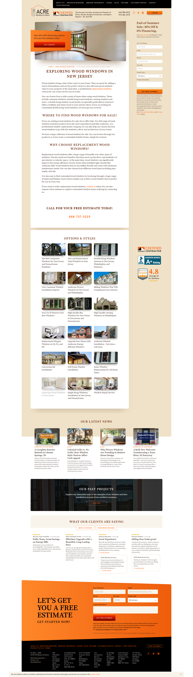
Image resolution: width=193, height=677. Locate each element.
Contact (152, 3)
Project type (141, 72)
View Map (97, 503)
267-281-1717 (55, 668)
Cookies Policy (95, 674)
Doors (109, 3)
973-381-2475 (124, 15)
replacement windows (101, 89)
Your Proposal (63, 5)
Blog (116, 3)
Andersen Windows (75, 3)
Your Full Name (142, 43)
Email (138, 51)
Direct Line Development (36, 661)
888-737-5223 (144, 35)
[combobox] (149, 76)
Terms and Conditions (147, 112)
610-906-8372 (124, 12)
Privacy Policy (118, 629)
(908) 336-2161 (110, 664)
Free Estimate (154, 646)
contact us (91, 186)
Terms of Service (145, 633)
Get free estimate (150, 92)
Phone (139, 58)
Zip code (139, 65)
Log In (154, 13)
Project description (143, 80)
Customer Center (138, 3)
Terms (48, 648)
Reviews (124, 3)
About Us (60, 3)
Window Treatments (95, 3)
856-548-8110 (69, 667)
